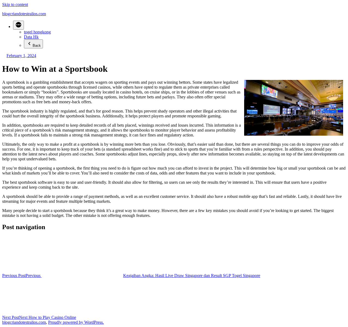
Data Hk (31, 37)
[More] (18, 25)
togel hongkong (37, 32)
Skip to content (15, 4)
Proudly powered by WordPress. (76, 322)
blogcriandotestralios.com (24, 13)
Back (37, 45)
